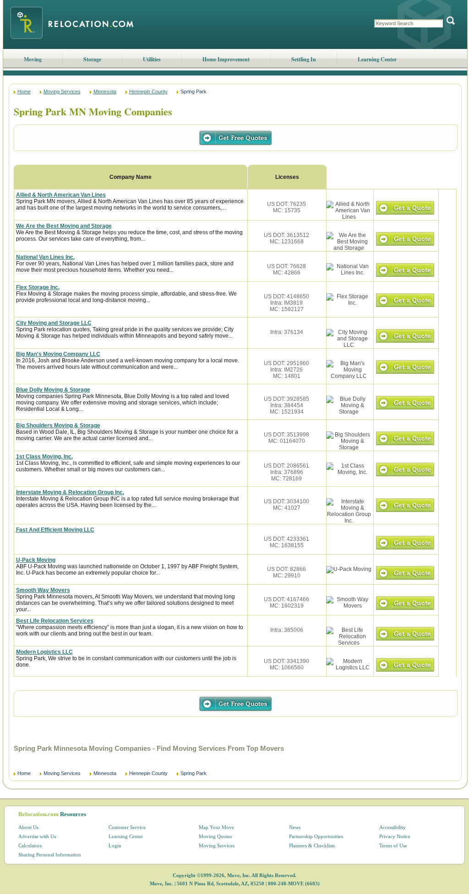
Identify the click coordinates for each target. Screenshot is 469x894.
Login (115, 845)
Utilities (152, 59)
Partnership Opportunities (316, 836)
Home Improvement (226, 59)
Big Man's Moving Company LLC (58, 354)
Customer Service (127, 827)
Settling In (303, 59)
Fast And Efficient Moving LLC (55, 530)
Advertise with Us (37, 836)
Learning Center (377, 59)
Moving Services (62, 91)
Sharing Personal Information (49, 854)
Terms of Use (393, 845)
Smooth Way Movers (43, 590)
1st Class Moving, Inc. (44, 456)
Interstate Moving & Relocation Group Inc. (70, 492)
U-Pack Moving (35, 560)
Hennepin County (148, 91)
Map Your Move (216, 827)
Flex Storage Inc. (38, 287)
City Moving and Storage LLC (54, 323)
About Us (28, 827)
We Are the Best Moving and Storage (64, 226)
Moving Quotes (215, 836)
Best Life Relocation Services (54, 621)
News (294, 827)
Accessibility (392, 827)
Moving (33, 59)
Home (24, 91)
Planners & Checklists (312, 845)
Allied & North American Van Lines (61, 195)
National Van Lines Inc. (45, 257)
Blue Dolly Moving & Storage (53, 390)
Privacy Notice (394, 836)
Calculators (30, 845)
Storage (92, 59)
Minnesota (104, 91)
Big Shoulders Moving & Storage (58, 425)
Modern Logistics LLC (44, 652)
